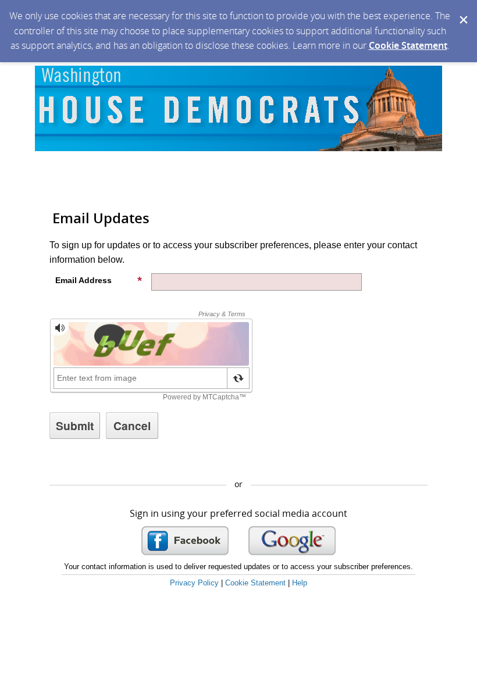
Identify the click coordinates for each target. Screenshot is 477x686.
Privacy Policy (194, 582)
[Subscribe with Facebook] (185, 540)
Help (299, 582)
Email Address (83, 280)
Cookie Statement (408, 45)
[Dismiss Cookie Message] (462, 11)
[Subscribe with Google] (292, 540)
